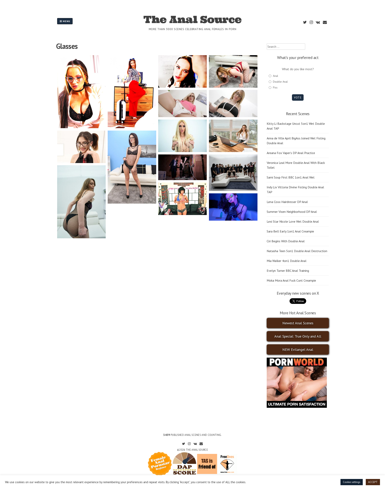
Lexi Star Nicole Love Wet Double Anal (293, 221)
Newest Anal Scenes (297, 323)
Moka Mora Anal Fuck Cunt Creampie (291, 280)
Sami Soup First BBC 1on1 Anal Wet (291, 177)
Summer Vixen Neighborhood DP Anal (292, 212)
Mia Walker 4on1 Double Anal (286, 261)
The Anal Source (192, 19)
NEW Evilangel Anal (297, 349)
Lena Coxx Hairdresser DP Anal (287, 202)
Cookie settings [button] (351, 482)
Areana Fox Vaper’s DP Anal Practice (291, 153)
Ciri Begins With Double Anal (286, 241)
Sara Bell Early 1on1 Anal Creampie (290, 231)
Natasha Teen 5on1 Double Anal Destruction (297, 251)
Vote (297, 97)
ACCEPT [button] (373, 482)
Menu (66, 21)
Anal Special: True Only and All (297, 336)
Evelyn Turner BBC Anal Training (288, 271)
